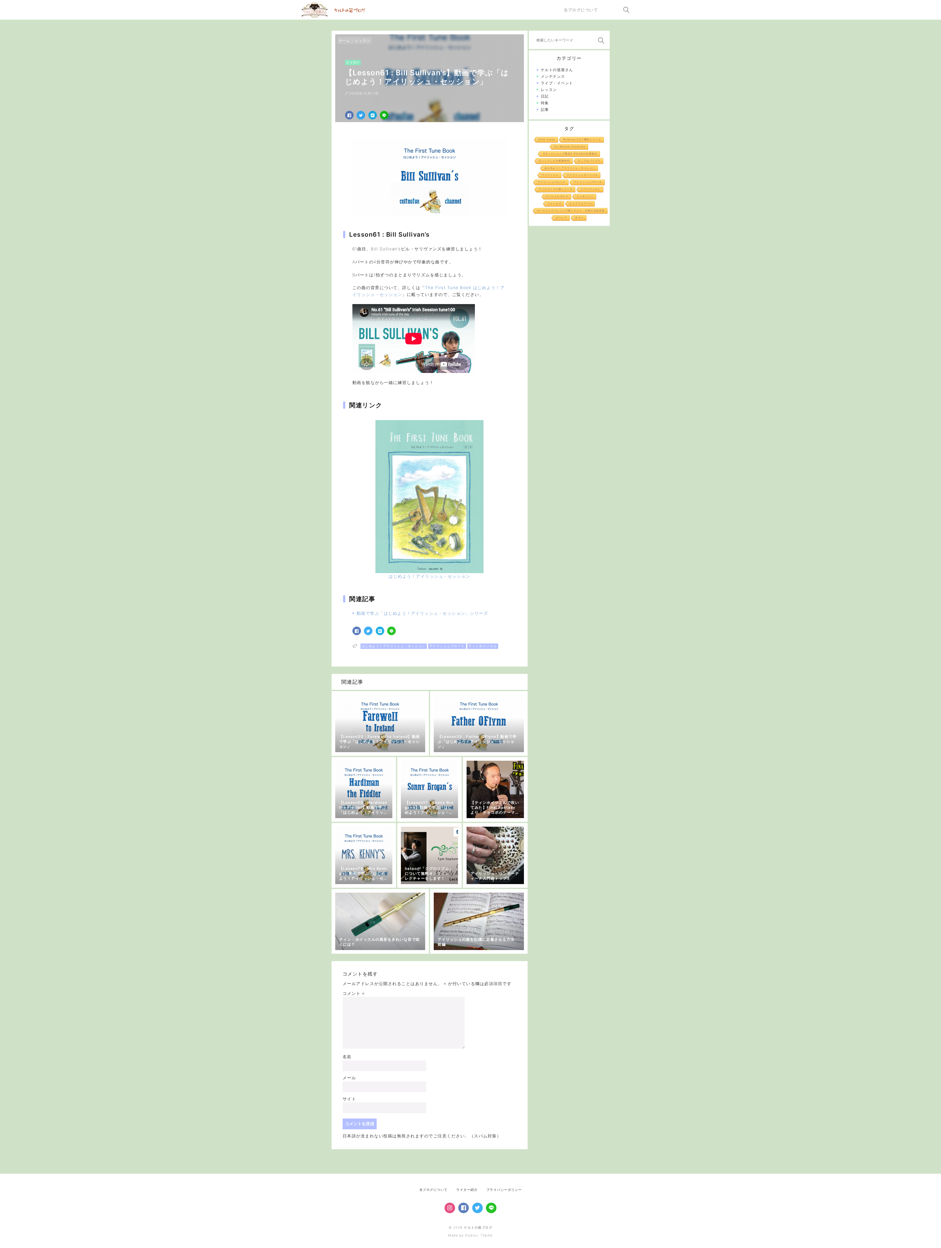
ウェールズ (554, 203)
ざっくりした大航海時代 (554, 160)
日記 (545, 96)
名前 (347, 1056)
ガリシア (561, 217)
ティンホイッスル (483, 646)
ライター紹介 (467, 1190)
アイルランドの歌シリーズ (556, 189)
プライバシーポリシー (504, 1190)
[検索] (600, 41)
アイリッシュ (550, 175)
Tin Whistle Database (569, 146)
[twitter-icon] (477, 1208)
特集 (545, 103)
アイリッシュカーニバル (582, 175)
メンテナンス (553, 76)
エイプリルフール (581, 203)
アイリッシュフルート (447, 646)
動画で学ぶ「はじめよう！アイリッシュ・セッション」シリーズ (422, 613)
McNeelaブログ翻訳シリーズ (582, 139)
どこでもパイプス (589, 160)
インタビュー (585, 196)
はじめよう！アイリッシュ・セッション (394, 646)
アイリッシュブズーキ (588, 182)
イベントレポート (557, 196)
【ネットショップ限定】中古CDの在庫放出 (569, 153)
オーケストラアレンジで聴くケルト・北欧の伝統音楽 (571, 210)
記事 (545, 109)
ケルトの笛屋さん (557, 69)
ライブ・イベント (557, 83)
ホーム (344, 40)
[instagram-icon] (450, 1208)
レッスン (362, 40)
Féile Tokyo (546, 139)
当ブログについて (433, 1190)
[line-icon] (491, 1208)
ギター (579, 217)
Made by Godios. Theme (470, 1235)
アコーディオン (591, 189)
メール (349, 1077)
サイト (349, 1098)
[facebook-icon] (463, 1208)
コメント (354, 993)
